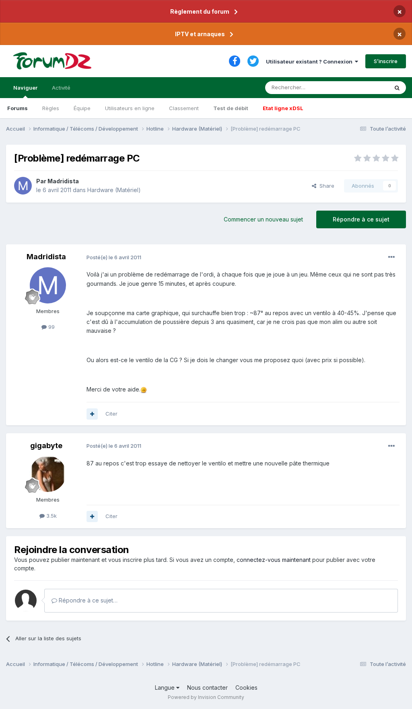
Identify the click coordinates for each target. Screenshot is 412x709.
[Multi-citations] (92, 414)
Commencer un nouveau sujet (263, 219)
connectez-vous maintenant (274, 559)
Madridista (63, 181)
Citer (111, 413)
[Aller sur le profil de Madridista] (23, 186)
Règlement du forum (199, 11)
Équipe (82, 108)
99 (51, 327)
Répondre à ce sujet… (87, 600)
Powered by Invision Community (206, 697)
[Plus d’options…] (391, 257)
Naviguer (25, 87)
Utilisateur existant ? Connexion (310, 61)
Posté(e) (114, 257)
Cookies (246, 687)
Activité (61, 87)
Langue (165, 687)
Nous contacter (207, 687)
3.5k (51, 515)
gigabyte (46, 445)
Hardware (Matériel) (114, 189)
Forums (17, 108)
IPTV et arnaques (200, 34)
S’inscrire (386, 61)
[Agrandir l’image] (143, 389)
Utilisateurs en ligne (129, 108)
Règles (50, 108)
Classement (184, 108)
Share (325, 185)
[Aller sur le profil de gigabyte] (48, 474)
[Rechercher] (397, 87)
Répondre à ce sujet (361, 219)
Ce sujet (367, 87)
